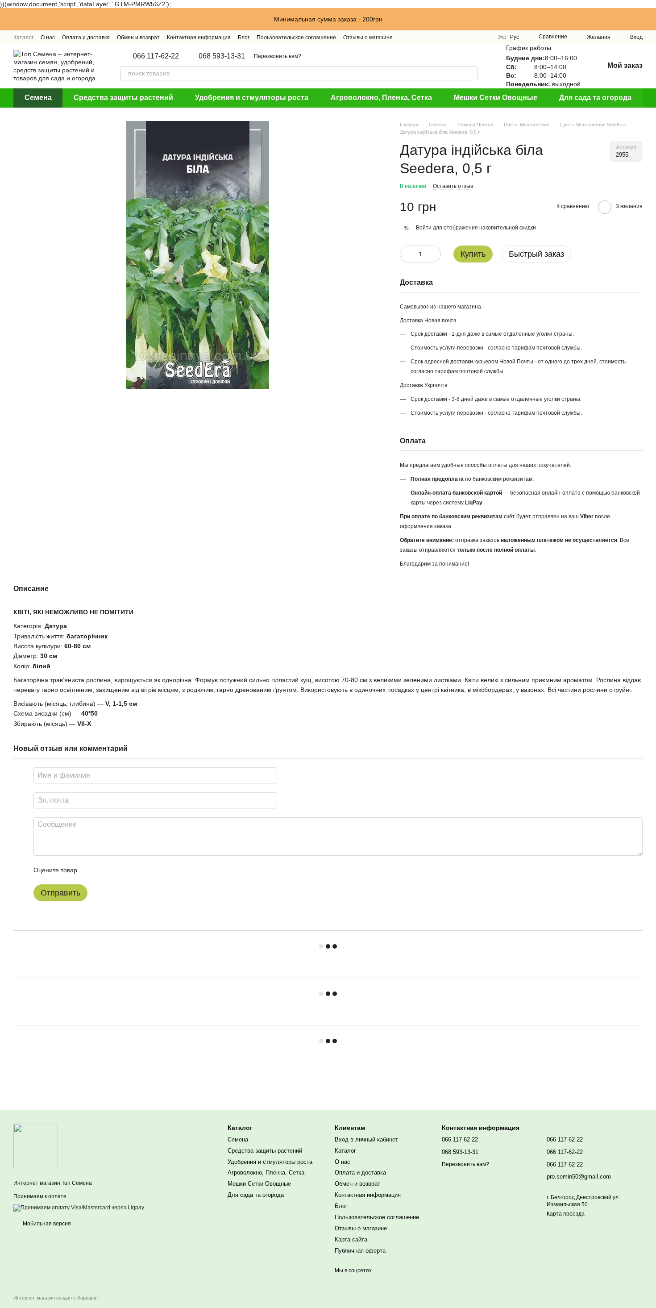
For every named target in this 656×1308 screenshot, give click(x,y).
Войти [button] (424, 228)
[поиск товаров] (470, 73)
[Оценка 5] (149, 870)
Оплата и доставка (86, 37)
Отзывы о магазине (368, 37)
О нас (48, 37)
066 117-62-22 (156, 56)
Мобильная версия (46, 1224)
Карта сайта (351, 1239)
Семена (38, 97)
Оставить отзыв (453, 186)
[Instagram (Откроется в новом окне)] (451, 37)
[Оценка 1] (92, 870)
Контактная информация (199, 37)
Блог (243, 37)
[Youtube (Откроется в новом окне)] (483, 37)
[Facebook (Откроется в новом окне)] (473, 37)
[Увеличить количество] (434, 254)
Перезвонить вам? (277, 56)
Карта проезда (566, 1214)
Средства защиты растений (123, 97)
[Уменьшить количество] (406, 254)
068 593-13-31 (222, 56)
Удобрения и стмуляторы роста (251, 97)
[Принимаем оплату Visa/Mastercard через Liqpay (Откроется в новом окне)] (78, 1207)
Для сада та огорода (595, 97)
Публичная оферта (360, 1250)
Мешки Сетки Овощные (495, 97)
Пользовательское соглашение (296, 37)
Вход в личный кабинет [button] (366, 1139)
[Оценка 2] (106, 870)
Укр (502, 37)
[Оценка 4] (135, 870)
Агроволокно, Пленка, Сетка (381, 97)
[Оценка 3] (120, 870)
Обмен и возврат (138, 37)
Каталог (23, 37)
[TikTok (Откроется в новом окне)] (462, 37)
